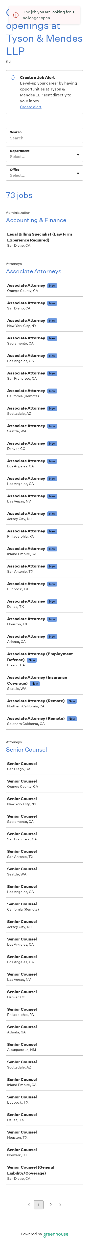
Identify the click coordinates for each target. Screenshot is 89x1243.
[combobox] (10, 156)
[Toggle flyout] (78, 155)
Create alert (31, 107)
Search (16, 132)
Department (19, 151)
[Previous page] (29, 1205)
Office (15, 170)
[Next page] (60, 1205)
